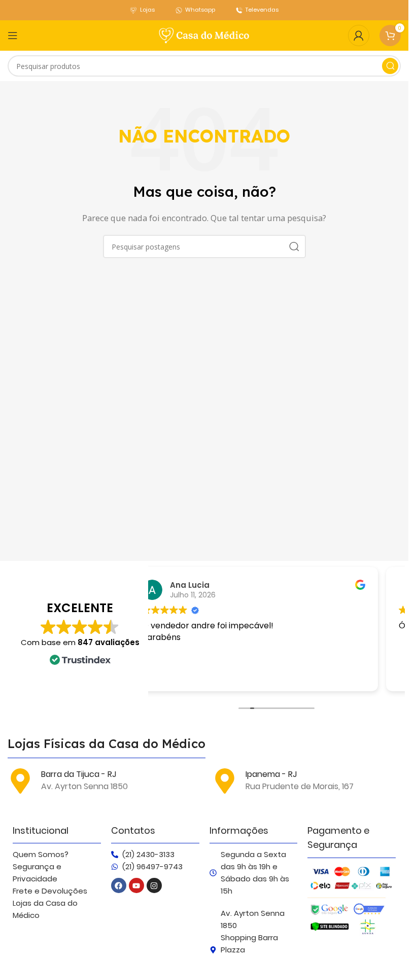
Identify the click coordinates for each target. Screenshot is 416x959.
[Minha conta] (358, 35)
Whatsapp (200, 10)
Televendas (262, 10)
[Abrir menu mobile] (13, 35)
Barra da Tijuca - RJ (78, 774)
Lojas (147, 10)
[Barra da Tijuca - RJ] (20, 781)
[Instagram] (154, 885)
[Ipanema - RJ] (224, 781)
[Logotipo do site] (204, 34)
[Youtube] (136, 885)
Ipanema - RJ (271, 774)
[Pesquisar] (390, 66)
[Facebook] (118, 885)
